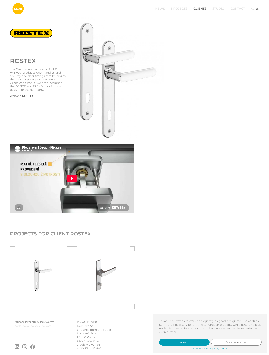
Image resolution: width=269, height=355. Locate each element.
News (160, 8)
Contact (225, 348)
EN (257, 8)
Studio (218, 8)
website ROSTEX (22, 96)
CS (252, 8)
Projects (179, 8)
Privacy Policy (212, 348)
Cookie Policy (198, 348)
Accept (184, 342)
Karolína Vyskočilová (36, 326)
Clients (199, 8)
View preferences (236, 342)
